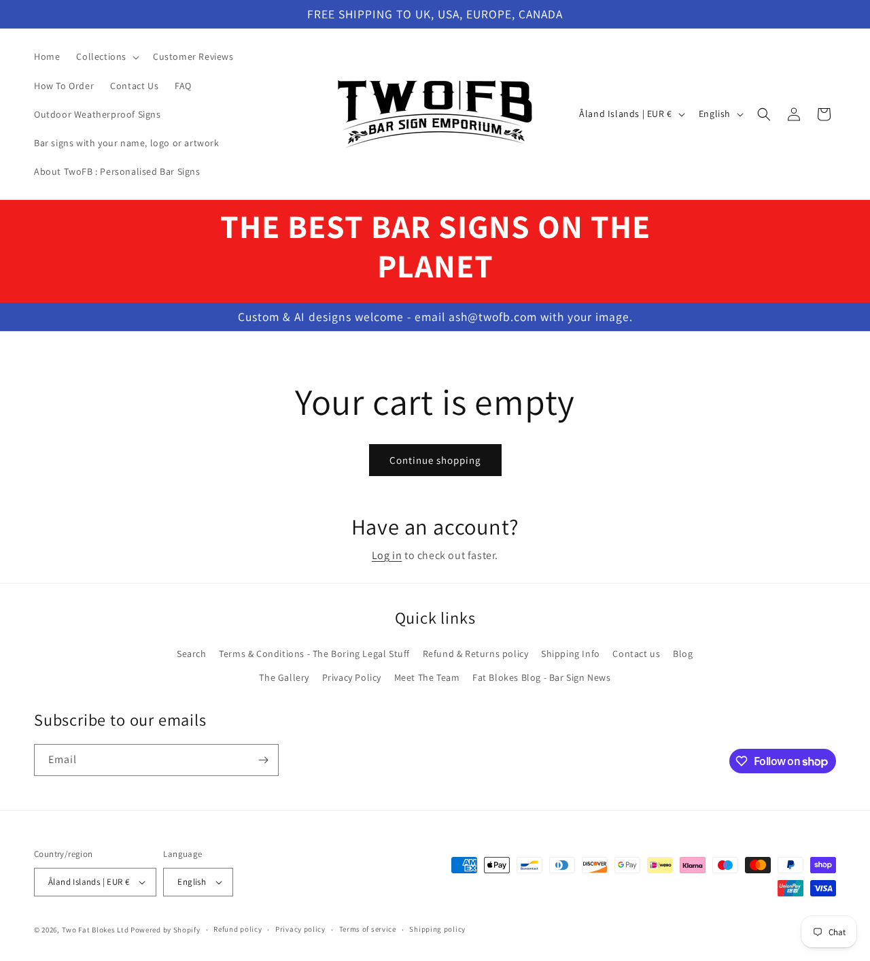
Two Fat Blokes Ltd (95, 929)
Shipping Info (570, 653)
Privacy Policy (351, 677)
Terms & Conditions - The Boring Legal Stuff (314, 653)
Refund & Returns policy (476, 653)
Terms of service (367, 929)
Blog (683, 653)
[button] (106, 56)
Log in (387, 555)
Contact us (636, 653)
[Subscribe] (263, 760)
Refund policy (237, 929)
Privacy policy (300, 929)
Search (192, 653)
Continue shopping (435, 460)
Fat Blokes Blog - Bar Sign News (541, 677)
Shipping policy (437, 929)
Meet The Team (427, 677)
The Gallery (284, 677)
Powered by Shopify (165, 929)
